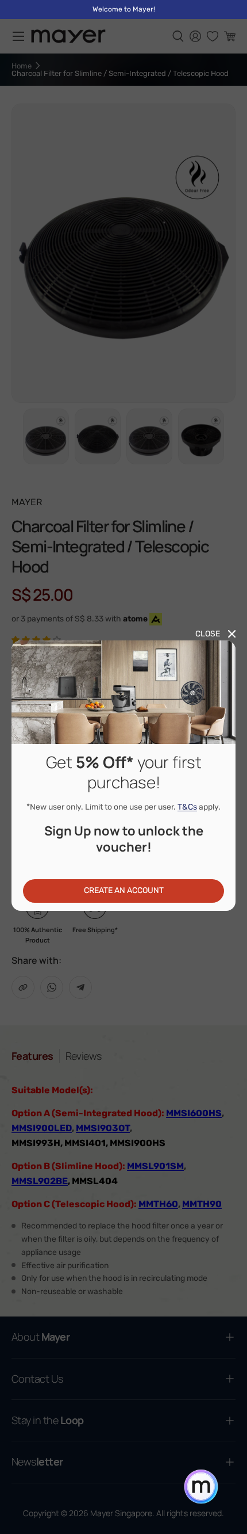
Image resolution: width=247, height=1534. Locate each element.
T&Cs (187, 807)
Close (207, 634)
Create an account (124, 890)
